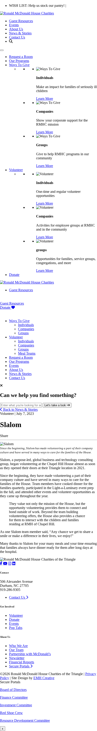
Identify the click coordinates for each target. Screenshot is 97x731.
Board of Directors (13, 690)
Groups (23, 333)
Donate (14, 275)
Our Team (16, 650)
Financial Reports (21, 662)
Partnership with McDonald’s (30, 654)
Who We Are (18, 646)
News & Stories (20, 33)
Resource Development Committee (25, 720)
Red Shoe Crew (11, 713)
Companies (26, 329)
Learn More (44, 98)
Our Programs (19, 61)
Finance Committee (14, 697)
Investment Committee (16, 705)
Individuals (26, 325)
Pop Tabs (15, 628)
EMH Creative (43, 678)
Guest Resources (21, 21)
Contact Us (17, 37)
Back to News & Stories (20, 409)
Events (14, 25)
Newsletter (16, 658)
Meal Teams (26, 353)
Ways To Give (19, 65)
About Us (16, 29)
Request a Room (21, 57)
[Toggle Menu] (2, 50)
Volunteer (16, 170)
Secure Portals (19, 666)
